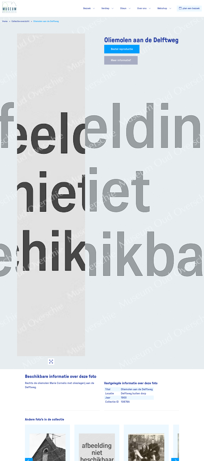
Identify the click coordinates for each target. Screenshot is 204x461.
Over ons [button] (142, 8)
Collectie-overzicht (21, 21)
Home (5, 21)
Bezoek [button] (87, 8)
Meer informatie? (121, 60)
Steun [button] (123, 8)
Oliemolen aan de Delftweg (46, 21)
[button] (94, 8)
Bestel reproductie (122, 49)
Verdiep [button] (105, 8)
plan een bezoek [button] (191, 8)
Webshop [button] (162, 8)
